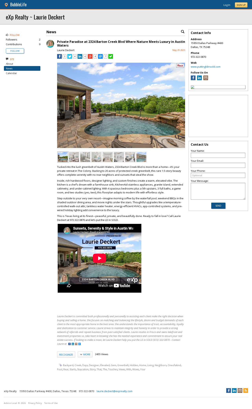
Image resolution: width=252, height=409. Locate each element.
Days (85, 365)
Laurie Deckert (65, 50)
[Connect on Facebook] (69, 344)
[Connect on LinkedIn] (73, 344)
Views (122, 369)
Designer (94, 365)
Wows (135, 369)
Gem (113, 365)
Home (142, 365)
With (128, 369)
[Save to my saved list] (110, 58)
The (105, 369)
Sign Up (241, 5)
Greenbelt (123, 365)
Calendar (11, 73)
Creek (78, 365)
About (9, 63)
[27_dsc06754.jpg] (119, 157)
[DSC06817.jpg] (141, 157)
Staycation (83, 369)
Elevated (105, 365)
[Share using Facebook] (59, 58)
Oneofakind (174, 365)
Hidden (134, 365)
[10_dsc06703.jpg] (85, 157)
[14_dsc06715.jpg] (107, 157)
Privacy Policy (35, 403)
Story (92, 369)
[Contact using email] (79, 344)
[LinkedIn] (199, 79)
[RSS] (245, 390)
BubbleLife (18, 4)
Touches (113, 369)
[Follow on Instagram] (76, 344)
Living (150, 365)
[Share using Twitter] (69, 58)
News (9, 68)
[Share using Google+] (90, 58)
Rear (66, 369)
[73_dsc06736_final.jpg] (74, 157)
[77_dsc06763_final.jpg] (130, 157)
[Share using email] (100, 58)
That (99, 369)
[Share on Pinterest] (180, 66)
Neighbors (161, 365)
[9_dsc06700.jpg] (96, 157)
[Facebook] (193, 79)
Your (142, 369)
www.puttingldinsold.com (205, 66)
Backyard (68, 365)
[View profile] (50, 47)
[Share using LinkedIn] (80, 58)
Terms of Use (51, 403)
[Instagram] (205, 79)
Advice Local (10, 403)
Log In (226, 5)
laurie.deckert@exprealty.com (114, 391)
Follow (14, 50)
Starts (73, 369)
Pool (59, 369)
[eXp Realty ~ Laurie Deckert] (192, 87)
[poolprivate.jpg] (63, 157)
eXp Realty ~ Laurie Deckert (35, 17)
